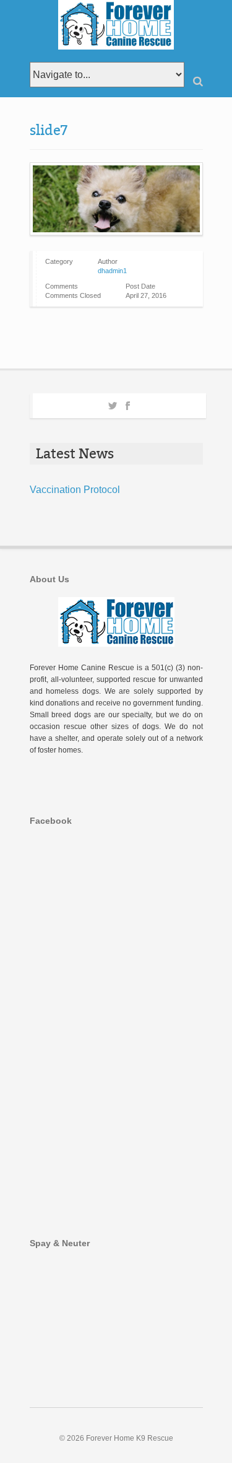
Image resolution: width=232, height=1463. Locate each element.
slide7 (48, 130)
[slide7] (116, 198)
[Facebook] (127, 403)
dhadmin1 (112, 270)
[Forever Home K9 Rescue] (116, 25)
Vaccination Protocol (75, 489)
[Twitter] (112, 403)
